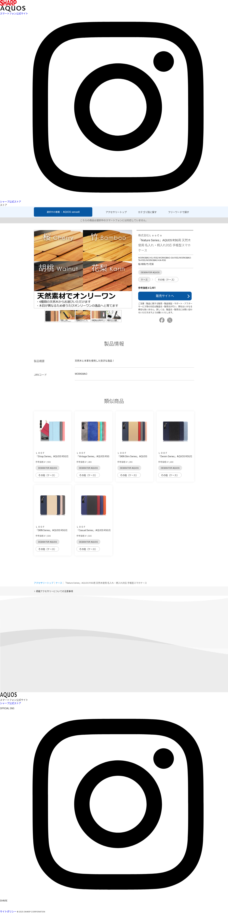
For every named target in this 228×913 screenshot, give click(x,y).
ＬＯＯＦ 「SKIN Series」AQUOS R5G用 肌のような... (51, 530)
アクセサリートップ (116, 212)
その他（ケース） (167, 279)
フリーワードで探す (178, 212)
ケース (144, 279)
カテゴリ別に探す (147, 212)
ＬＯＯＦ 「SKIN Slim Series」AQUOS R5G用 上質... (132, 456)
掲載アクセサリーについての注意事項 (54, 591)
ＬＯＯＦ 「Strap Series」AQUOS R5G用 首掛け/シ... (52, 456)
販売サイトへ (165, 296)
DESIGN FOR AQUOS (47, 468)
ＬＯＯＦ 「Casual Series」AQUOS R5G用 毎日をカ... (93, 530)
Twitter (170, 320)
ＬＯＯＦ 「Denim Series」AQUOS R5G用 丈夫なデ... (175, 456)
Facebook (162, 320)
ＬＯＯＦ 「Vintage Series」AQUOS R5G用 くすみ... (92, 456)
